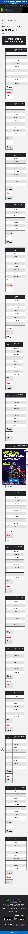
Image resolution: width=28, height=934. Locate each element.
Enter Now (14, 480)
